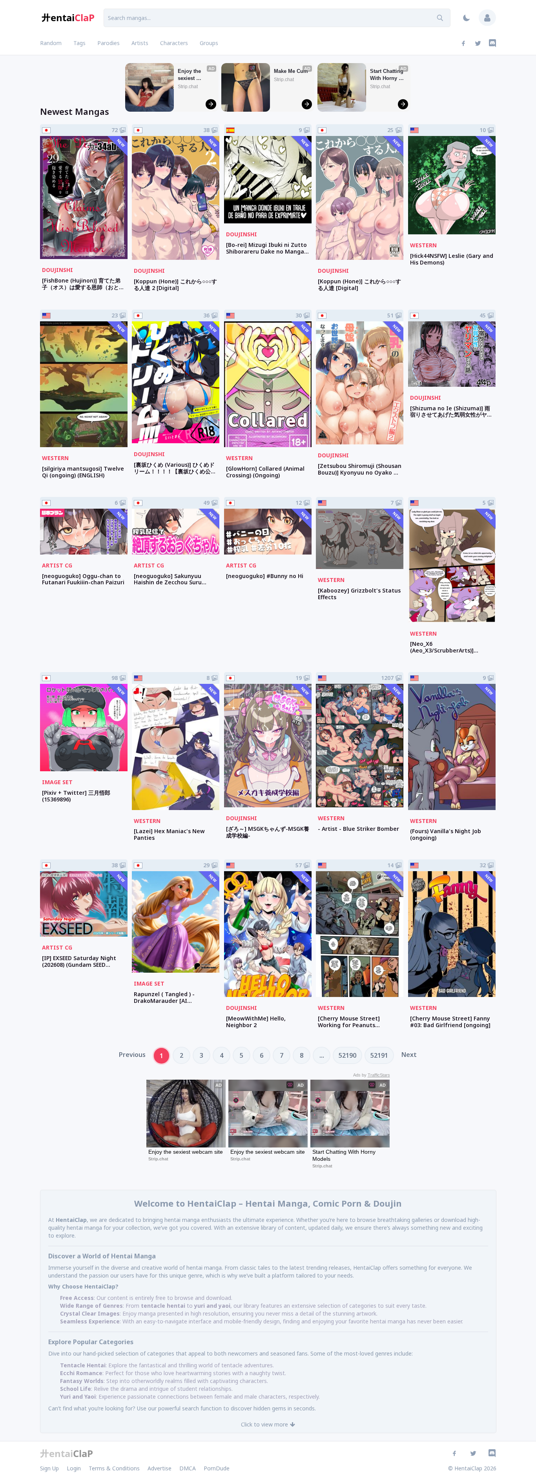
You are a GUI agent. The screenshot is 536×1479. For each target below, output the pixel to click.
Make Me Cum (291, 71)
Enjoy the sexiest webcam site (193, 75)
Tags (79, 43)
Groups (209, 43)
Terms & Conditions (114, 1468)
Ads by (371, 1075)
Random (51, 43)
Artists (139, 43)
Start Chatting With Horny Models (387, 75)
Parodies (108, 43)
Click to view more (264, 1424)
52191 (379, 1055)
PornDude (217, 1468)
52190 (347, 1055)
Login (74, 1468)
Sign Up (49, 1468)
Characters (174, 43)
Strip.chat (188, 86)
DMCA (187, 1468)
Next (409, 1054)
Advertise (159, 1468)
